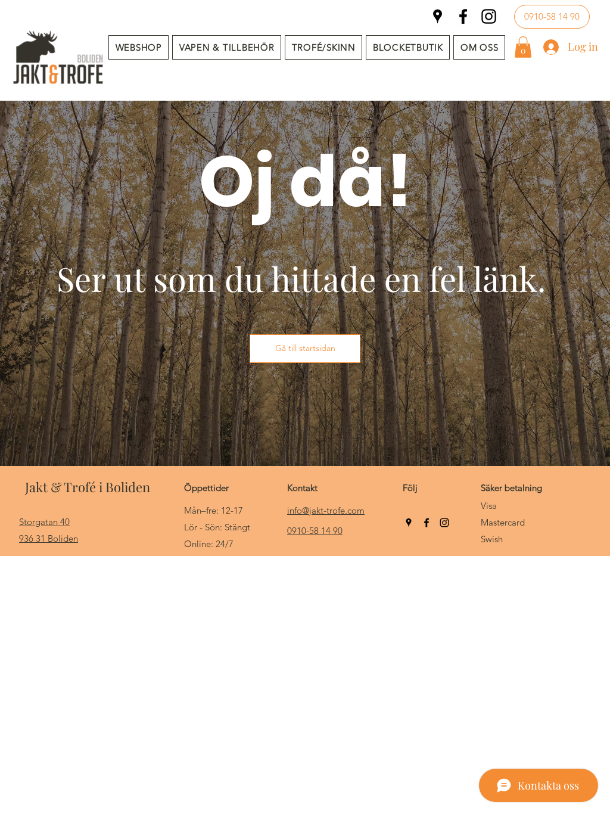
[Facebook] (463, 16)
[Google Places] (437, 16)
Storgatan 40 (44, 521)
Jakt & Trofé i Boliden (87, 487)
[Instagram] (489, 16)
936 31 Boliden (48, 538)
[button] (226, 47)
